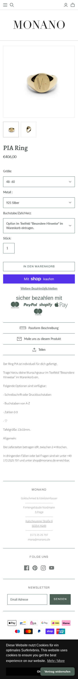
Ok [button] (39, 671)
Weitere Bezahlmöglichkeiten (39, 288)
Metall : (8, 192)
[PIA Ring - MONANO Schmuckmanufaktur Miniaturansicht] (11, 129)
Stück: (7, 238)
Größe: (7, 171)
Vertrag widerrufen (58, 671)
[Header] (5, 5)
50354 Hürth (39, 526)
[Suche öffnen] (12, 5)
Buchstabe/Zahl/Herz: (17, 213)
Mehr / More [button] (56, 661)
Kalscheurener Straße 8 (39, 521)
